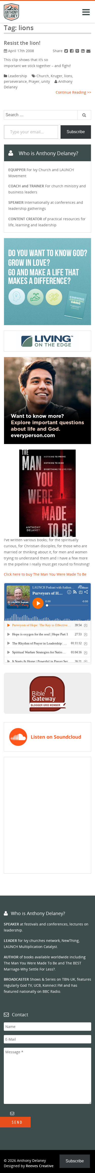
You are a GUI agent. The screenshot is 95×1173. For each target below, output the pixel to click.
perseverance (15, 81)
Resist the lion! (22, 42)
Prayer (34, 81)
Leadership (17, 75)
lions (68, 75)
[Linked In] (83, 50)
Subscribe (76, 132)
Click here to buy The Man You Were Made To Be (45, 574)
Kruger (56, 75)
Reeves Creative (39, 1165)
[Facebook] (71, 50)
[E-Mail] (88, 50)
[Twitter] (66, 50)
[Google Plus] (77, 50)
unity (45, 81)
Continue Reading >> (73, 92)
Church (42, 75)
